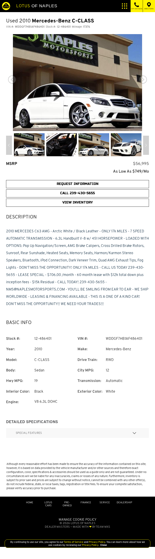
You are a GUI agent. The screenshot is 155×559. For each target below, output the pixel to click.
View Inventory (77, 202)
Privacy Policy (96, 542)
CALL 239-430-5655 (77, 193)
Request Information (77, 184)
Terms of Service (73, 542)
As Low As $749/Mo (131, 171)
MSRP (11, 163)
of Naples (36, 5)
